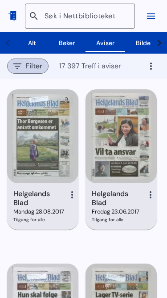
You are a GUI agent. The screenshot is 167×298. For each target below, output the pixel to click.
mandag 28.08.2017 (38, 211)
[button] (28, 66)
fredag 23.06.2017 (115, 211)
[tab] (32, 43)
